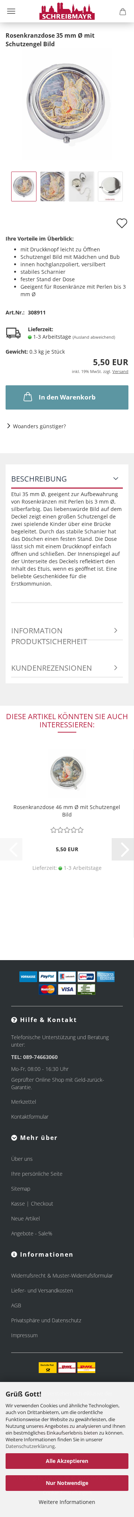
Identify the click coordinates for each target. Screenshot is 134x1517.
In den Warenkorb (67, 397)
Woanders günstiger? (39, 426)
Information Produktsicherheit (49, 633)
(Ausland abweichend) (94, 337)
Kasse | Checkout (32, 1203)
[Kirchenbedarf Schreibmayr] (67, 11)
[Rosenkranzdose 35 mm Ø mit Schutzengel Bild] (67, 103)
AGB (16, 1305)
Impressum (24, 1335)
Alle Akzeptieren (67, 1460)
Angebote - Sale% (31, 1233)
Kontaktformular (29, 1116)
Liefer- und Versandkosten (42, 1290)
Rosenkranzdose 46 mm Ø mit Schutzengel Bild (66, 810)
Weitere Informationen (67, 1501)
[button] (123, 849)
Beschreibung (39, 479)
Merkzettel (23, 1101)
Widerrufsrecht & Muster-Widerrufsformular (62, 1275)
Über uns (22, 1158)
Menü (11, 11)
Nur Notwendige (67, 1482)
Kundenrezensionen (51, 668)
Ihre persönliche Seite (37, 1173)
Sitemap (20, 1188)
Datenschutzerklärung (30, 1446)
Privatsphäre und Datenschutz (46, 1320)
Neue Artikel (25, 1218)
